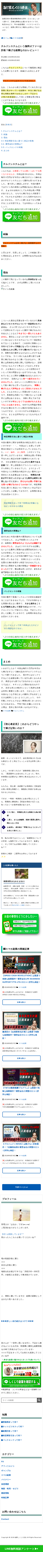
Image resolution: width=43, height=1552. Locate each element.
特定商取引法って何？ (12, 1435)
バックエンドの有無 (12, 147)
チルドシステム (18, 711)
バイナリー (6, 1479)
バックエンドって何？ (12, 1440)
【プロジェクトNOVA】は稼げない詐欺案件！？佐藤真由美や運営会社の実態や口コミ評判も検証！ (20, 1147)
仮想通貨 (5, 1484)
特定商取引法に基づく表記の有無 (17, 141)
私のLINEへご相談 (18, 905)
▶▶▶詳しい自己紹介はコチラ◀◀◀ (17, 1321)
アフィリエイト (8, 1466)
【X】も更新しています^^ (12, 1234)
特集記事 (5, 1497)
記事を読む (21, 1002)
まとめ (5, 150)
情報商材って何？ (10, 1422)
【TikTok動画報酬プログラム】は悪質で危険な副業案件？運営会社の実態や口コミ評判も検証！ (21, 1091)
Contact (5, 1519)
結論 (4, 134)
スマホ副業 (7, 711)
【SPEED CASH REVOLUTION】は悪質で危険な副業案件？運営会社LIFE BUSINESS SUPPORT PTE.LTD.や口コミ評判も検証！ (21, 978)
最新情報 (5, 1493)
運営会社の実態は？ (12, 144)
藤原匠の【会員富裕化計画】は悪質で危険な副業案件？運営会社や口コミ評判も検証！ (20, 1035)
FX (2, 1461)
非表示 (8, 124)
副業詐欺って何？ (10, 1431)
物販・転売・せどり (10, 1488)
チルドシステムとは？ (11, 131)
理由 (4, 137)
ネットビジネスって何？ (13, 1426)
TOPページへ (21, 1187)
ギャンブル (6, 1470)
